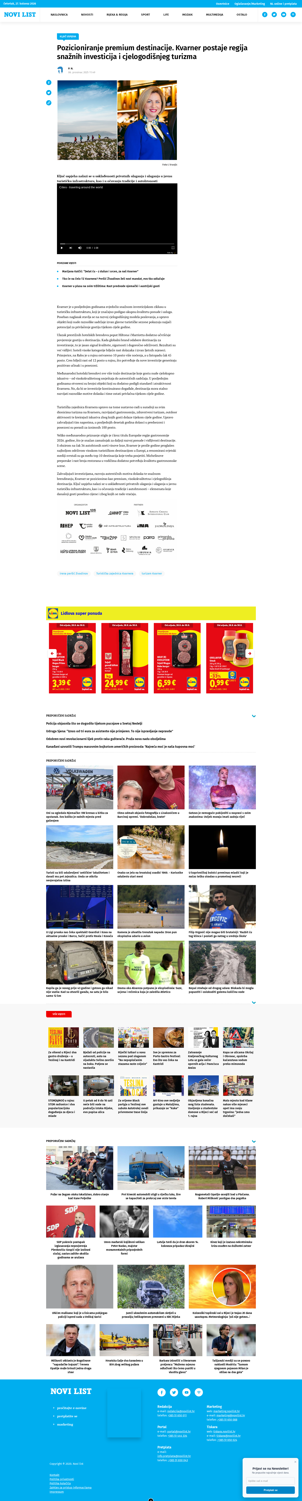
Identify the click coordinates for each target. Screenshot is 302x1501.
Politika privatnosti (62, 1479)
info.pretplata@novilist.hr (174, 1456)
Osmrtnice (222, 3)
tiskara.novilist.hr (224, 1431)
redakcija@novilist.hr (181, 1411)
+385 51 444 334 (177, 1435)
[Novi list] (20, 14)
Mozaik (187, 14)
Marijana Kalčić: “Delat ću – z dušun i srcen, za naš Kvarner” (100, 271)
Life (166, 14)
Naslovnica (59, 14)
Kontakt (54, 1475)
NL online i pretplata (283, 3)
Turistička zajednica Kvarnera (114, 573)
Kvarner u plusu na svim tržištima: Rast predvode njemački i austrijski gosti (111, 286)
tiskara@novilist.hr (229, 1435)
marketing (65, 1424)
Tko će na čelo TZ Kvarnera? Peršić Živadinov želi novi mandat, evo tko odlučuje (113, 278)
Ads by (170, 253)
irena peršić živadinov (74, 573)
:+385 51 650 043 (178, 1460)
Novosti (87, 14)
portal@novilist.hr (179, 1431)
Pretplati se (271, 1490)
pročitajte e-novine (72, 1408)
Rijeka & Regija (117, 14)
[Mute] (79, 248)
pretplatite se (67, 1416)
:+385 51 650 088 (227, 1419)
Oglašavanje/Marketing (250, 3)
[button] (249, 653)
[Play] (61, 248)
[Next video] (70, 248)
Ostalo (242, 14)
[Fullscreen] (172, 248)
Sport (145, 14)
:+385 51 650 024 (227, 1440)
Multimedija (214, 14)
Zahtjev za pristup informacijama (71, 1487)
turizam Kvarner (152, 573)
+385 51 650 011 (177, 1415)
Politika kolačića (60, 1483)
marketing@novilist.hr (231, 1415)
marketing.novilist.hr (226, 1411)
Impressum (57, 1491)
